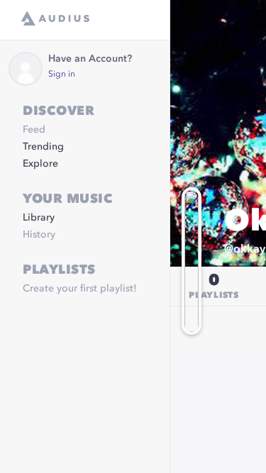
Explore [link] (40, 164)
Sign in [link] (61, 74)
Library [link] (39, 218)
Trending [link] (43, 147)
